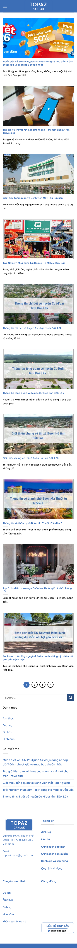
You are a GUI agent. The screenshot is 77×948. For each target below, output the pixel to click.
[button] (5, 6)
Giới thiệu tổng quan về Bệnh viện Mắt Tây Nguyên (33, 197)
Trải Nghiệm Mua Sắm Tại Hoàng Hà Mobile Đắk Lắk (34, 262)
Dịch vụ (7, 725)
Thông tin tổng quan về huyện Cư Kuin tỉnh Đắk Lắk (34, 392)
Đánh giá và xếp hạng (55, 861)
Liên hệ (45, 839)
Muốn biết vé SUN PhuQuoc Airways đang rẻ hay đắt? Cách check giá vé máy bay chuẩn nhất (38, 63)
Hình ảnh (9, 739)
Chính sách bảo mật (53, 846)
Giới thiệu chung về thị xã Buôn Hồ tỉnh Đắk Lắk (31, 457)
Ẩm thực (8, 718)
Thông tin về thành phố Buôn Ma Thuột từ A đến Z (32, 523)
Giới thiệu (46, 832)
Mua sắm (8, 914)
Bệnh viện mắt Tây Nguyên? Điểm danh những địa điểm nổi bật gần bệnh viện (38, 658)
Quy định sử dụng (52, 868)
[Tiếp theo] (50, 685)
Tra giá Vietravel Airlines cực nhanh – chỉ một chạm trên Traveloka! (36, 131)
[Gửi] (70, 697)
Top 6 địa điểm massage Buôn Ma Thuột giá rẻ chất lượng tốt (37, 590)
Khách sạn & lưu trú (14, 921)
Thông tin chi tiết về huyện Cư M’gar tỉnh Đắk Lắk (32, 327)
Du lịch (7, 732)
